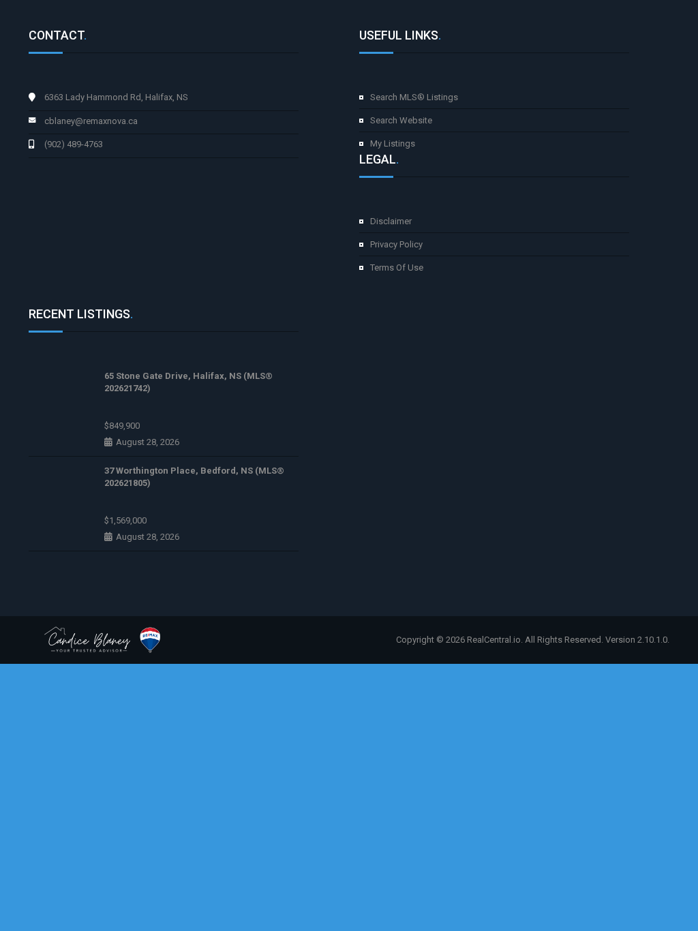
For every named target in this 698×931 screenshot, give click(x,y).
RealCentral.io (494, 640)
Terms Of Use (396, 267)
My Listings (392, 143)
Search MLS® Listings (414, 97)
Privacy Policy (396, 244)
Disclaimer (391, 221)
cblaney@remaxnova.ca (91, 121)
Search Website (401, 120)
